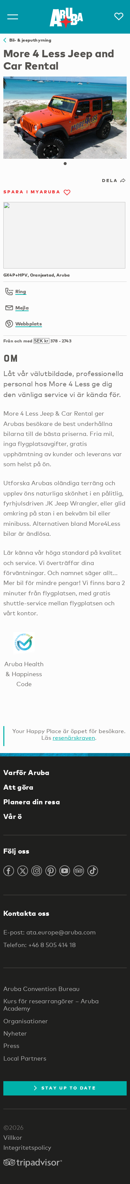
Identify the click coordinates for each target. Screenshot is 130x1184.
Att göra (18, 787)
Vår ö (12, 816)
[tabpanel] (65, 117)
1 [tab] (65, 163)
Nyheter (15, 1033)
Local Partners (24, 1058)
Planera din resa (31, 801)
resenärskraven (74, 737)
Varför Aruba (26, 772)
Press (11, 1045)
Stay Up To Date (68, 1087)
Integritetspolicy (27, 1147)
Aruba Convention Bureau (41, 988)
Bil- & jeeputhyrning (29, 40)
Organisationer (25, 1021)
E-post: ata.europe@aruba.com (49, 932)
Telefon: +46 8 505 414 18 (39, 944)
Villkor (12, 1137)
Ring (20, 291)
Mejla (22, 307)
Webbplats (28, 323)
